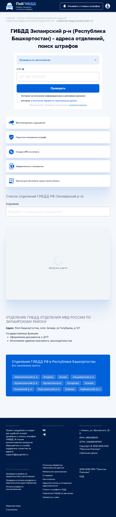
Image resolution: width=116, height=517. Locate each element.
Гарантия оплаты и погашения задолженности (57, 484)
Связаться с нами (51, 497)
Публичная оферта (88, 453)
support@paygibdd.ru (17, 454)
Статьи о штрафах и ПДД (54, 489)
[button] (23, 69)
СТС (19, 69)
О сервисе (48, 475)
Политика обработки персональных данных (53, 466)
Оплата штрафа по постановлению (15, 487)
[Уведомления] (107, 6)
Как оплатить (49, 479)
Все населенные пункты (26, 365)
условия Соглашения (78, 105)
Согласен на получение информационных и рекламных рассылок (52, 95)
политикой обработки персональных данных (54, 100)
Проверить (58, 88)
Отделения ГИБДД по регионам (58, 493)
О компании (11, 509)
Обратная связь (13, 506)
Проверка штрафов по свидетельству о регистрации (20, 475)
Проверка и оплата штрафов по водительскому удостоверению (21, 481)
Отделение (12, 203)
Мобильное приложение (55, 471)
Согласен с (48, 100)
